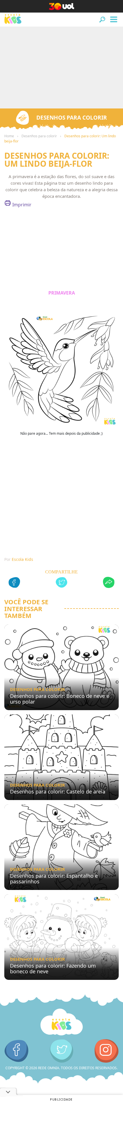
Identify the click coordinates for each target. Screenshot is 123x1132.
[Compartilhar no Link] (108, 583)
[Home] (61, 1022)
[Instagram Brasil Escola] (106, 1051)
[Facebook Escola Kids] (16, 1051)
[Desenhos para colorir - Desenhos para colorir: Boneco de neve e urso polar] (61, 667)
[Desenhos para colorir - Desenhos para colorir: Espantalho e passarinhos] (61, 847)
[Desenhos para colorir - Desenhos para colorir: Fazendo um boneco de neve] (61, 937)
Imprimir (21, 205)
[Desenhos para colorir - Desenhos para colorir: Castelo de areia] (61, 757)
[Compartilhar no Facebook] (14, 583)
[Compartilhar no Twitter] (61, 583)
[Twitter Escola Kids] (61, 1051)
